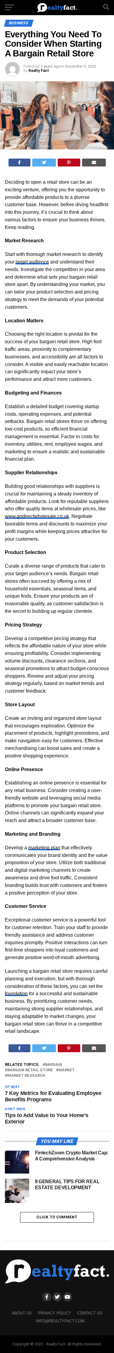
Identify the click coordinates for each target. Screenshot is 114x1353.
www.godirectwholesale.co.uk (37, 516)
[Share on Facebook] (20, 162)
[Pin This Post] (69, 162)
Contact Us (89, 1313)
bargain (53, 1065)
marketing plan (44, 847)
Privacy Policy (54, 1313)
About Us (22, 1313)
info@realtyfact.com (60, 1321)
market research (26, 1076)
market (66, 1070)
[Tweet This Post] (44, 162)
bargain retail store (30, 1070)
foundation (16, 993)
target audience (32, 261)
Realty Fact (39, 71)
